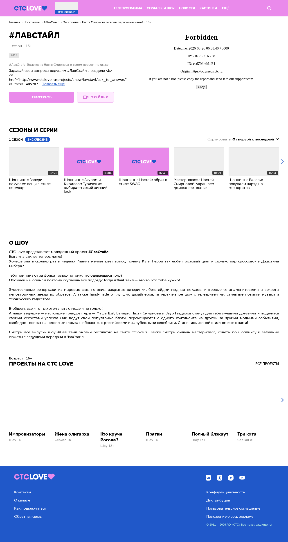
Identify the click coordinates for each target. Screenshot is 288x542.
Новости (187, 8)
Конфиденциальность (225, 492)
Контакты (22, 492)
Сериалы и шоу (161, 8)
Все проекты (267, 363)
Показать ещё (53, 84)
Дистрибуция (218, 500)
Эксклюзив (37, 139)
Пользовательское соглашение (233, 508)
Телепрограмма (128, 8)
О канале (22, 500)
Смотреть (42, 97)
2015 (14, 55)
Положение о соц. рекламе (229, 516)
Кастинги (208, 8)
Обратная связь (28, 516)
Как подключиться (30, 508)
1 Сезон (16, 139)
